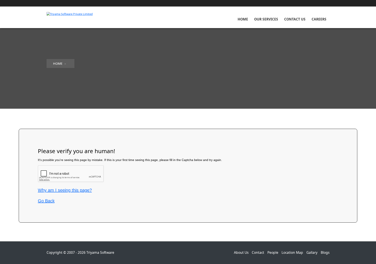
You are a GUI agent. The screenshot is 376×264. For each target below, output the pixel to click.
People (272, 252)
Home (243, 19)
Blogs (325, 252)
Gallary (311, 252)
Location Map (292, 252)
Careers (319, 19)
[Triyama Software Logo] (70, 14)
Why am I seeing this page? (65, 190)
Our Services (266, 19)
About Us (241, 252)
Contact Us (295, 19)
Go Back (46, 200)
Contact (258, 252)
